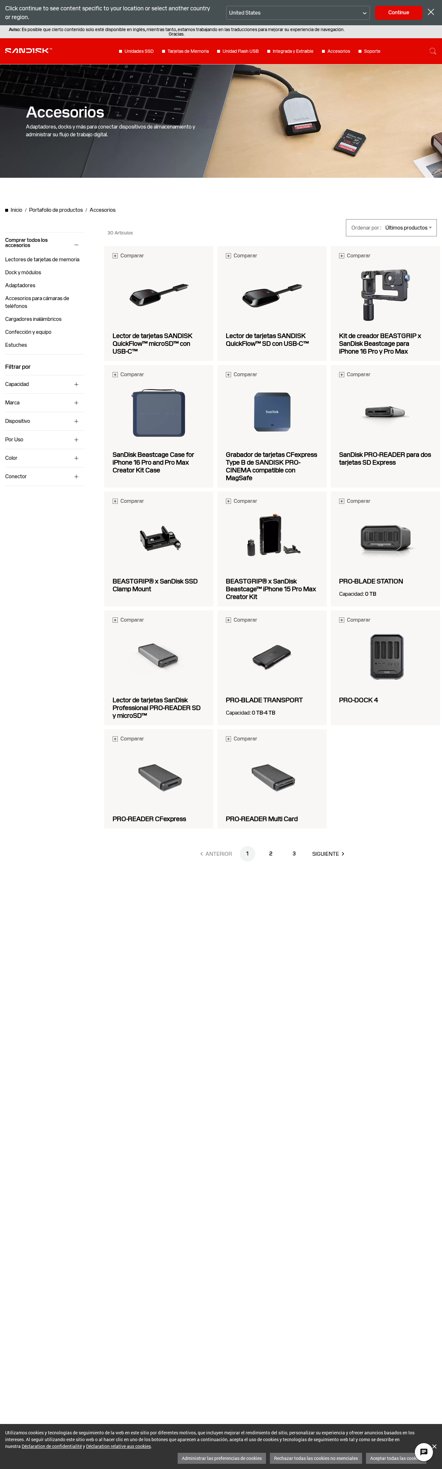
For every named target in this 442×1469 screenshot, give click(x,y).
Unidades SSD (139, 51)
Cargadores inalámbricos (33, 319)
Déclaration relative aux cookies (118, 1446)
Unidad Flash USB (241, 51)
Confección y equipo (28, 332)
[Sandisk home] (28, 50)
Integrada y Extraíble (293, 51)
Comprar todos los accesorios (26, 243)
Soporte (372, 51)
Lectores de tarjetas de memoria (42, 259)
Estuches (16, 345)
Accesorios (338, 51)
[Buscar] (433, 51)
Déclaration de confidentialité (52, 1446)
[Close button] (431, 13)
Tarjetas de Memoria (188, 51)
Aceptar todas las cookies (396, 1458)
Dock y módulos (23, 272)
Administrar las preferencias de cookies (222, 1458)
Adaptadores (20, 285)
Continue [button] (398, 12)
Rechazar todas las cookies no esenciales (316, 1458)
